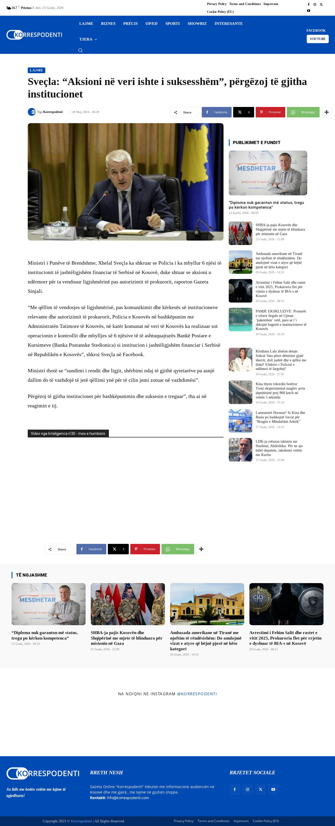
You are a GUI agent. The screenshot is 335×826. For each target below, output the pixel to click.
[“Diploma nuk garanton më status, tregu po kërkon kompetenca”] (268, 173)
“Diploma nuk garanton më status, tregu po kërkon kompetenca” (266, 205)
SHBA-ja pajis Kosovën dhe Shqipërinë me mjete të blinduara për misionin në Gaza (280, 229)
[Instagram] (315, 5)
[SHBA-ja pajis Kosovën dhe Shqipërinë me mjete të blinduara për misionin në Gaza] (240, 233)
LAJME (36, 70)
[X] (321, 5)
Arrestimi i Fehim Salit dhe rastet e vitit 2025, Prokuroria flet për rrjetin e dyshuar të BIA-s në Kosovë (285, 638)
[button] (80, 50)
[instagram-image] (27, 727)
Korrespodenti (53, 112)
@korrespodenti (197, 693)
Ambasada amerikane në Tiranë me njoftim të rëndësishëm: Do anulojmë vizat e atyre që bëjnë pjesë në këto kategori (206, 640)
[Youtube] (308, 11)
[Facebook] (308, 5)
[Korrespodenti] (32, 112)
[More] (326, 112)
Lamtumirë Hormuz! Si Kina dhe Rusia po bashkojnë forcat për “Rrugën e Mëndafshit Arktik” (280, 417)
